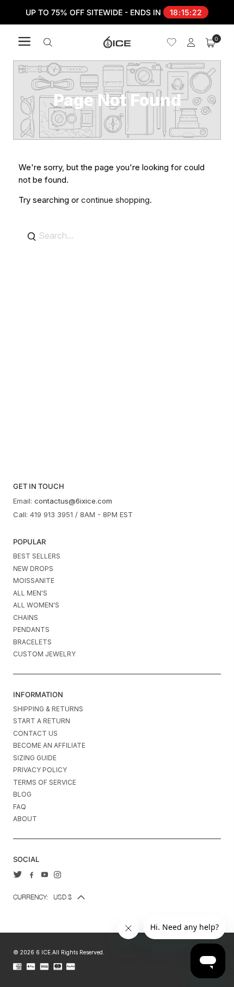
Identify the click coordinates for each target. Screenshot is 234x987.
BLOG (22, 794)
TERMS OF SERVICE (44, 782)
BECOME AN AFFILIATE (49, 745)
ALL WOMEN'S (36, 605)
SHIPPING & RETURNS (48, 709)
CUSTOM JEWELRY (44, 654)
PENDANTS (31, 629)
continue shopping (115, 200)
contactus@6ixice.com (73, 500)
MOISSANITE (33, 580)
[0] (210, 42)
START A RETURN (41, 721)
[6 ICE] (117, 42)
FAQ (19, 807)
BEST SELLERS (36, 556)
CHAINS (25, 617)
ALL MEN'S (30, 593)
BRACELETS (32, 642)
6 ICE (43, 952)
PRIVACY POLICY (40, 770)
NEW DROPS (33, 568)
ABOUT (25, 819)
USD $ (42, 897)
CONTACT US (35, 733)
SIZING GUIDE (35, 758)
